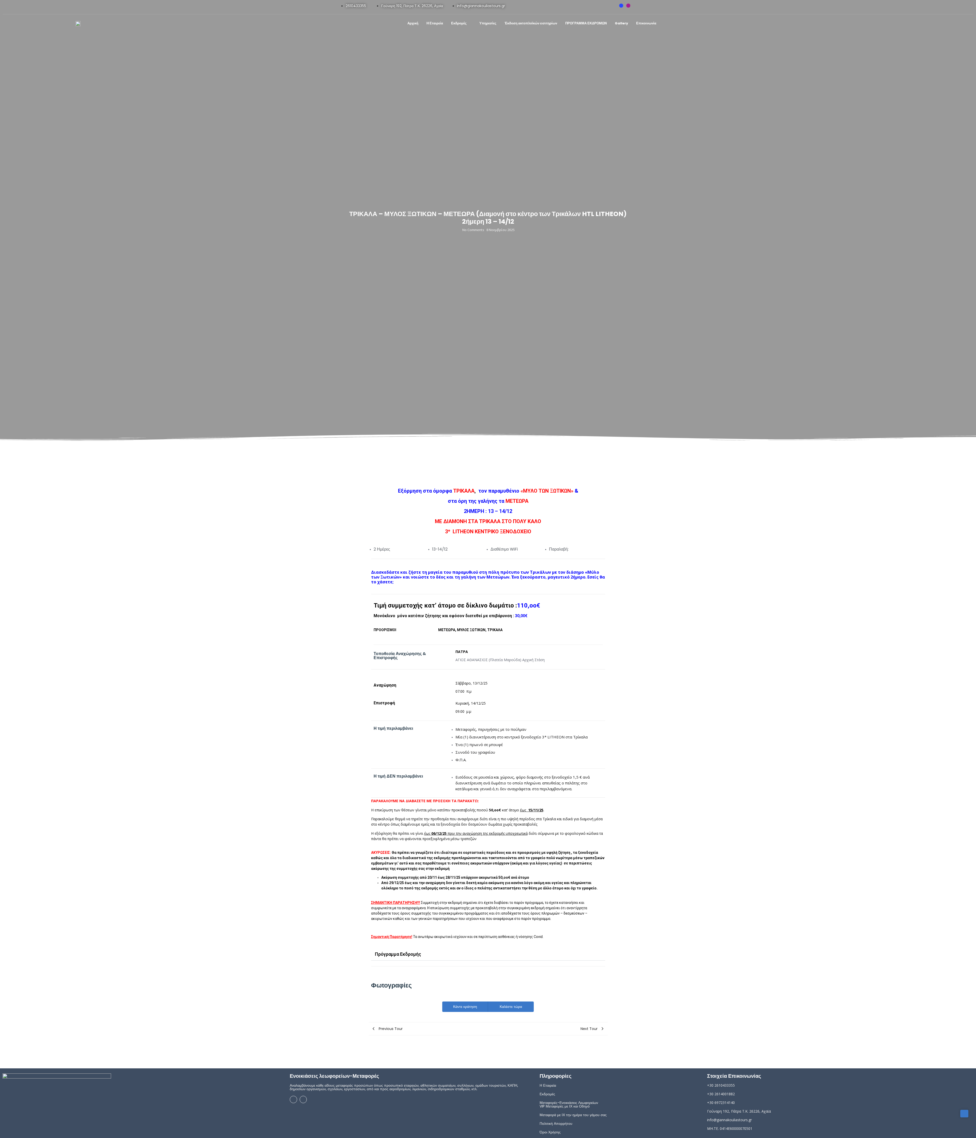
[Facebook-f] (621, 6)
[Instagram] (628, 6)
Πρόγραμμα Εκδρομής (398, 954)
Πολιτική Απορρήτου (556, 1123)
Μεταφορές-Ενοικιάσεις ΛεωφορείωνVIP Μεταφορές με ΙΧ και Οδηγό (569, 1104)
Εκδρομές (547, 1094)
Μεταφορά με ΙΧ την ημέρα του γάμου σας (573, 1114)
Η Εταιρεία (548, 1085)
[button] (488, 954)
